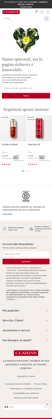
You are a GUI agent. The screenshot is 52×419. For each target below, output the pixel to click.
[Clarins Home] (11, 12)
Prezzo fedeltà (16, 157)
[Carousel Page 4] (29, 171)
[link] (18, 157)
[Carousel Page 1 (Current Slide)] (22, 171)
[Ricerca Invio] (46, 18)
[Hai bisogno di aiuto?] (47, 404)
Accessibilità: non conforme (26, 402)
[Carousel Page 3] (27, 171)
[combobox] (26, 416)
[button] (26, 319)
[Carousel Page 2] (24, 171)
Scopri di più (7, 214)
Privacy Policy (40, 393)
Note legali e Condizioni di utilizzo (26, 397)
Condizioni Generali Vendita (18, 393)
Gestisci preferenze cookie (26, 407)
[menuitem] (35, 12)
